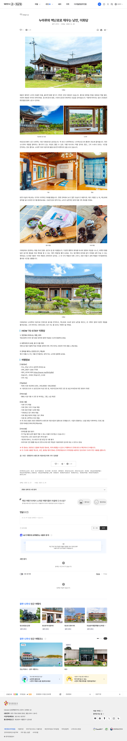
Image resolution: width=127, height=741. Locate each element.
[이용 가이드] (104, 4)
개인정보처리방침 (9, 729)
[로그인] (108, 4)
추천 (47, 4)
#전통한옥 (56, 472)
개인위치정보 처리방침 (52, 729)
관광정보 (68, 694)
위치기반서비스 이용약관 (34, 729)
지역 (67, 4)
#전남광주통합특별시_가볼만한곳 (28, 472)
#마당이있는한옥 (69, 471)
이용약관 (21, 729)
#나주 (32, 471)
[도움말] (21, 528)
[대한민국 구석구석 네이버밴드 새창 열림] (118, 718)
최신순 (98, 574)
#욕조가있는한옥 (79, 471)
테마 (59, 4)
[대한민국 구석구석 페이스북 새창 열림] (100, 718)
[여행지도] (112, 4)
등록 (103, 528)
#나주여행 (47, 471)
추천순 (105, 574)
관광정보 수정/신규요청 (43, 694)
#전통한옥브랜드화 (65, 472)
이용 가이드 (97, 711)
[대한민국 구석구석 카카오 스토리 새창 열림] (104, 718)
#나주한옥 (54, 471)
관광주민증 (80, 4)
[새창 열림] (100, 30)
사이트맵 (35, 732)
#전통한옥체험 (83, 472)
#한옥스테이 (23, 474)
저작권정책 (65, 729)
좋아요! (87, 502)
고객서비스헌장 (76, 729)
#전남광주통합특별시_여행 (45, 472)
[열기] (104, 490)
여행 (36, 4)
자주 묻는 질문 (25, 732)
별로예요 (103, 502)
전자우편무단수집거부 (11, 732)
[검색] (99, 4)
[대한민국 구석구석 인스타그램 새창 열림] (114, 718)
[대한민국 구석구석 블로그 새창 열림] (95, 718)
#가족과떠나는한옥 (24, 471)
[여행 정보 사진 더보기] (63, 62)
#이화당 (87, 471)
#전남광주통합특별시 (95, 471)
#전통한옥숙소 (75, 472)
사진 (96, 528)
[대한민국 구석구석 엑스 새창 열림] (109, 718)
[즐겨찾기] (96, 30)
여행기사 (26, 15)
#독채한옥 (61, 471)
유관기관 (98, 694)
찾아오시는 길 (97, 714)
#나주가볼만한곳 (39, 471)
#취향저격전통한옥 (93, 472)
